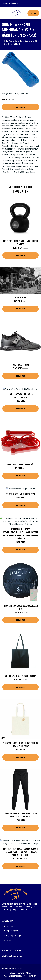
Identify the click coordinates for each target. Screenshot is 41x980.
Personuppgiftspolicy (13, 976)
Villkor (28, 973)
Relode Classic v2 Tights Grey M (21, 494)
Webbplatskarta (30, 976)
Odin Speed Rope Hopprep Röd (20, 464)
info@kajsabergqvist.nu (10, 3)
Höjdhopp (10, 926)
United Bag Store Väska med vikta (20, 675)
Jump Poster (20, 297)
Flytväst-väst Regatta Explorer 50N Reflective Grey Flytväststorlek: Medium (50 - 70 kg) (20, 851)
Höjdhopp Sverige (13, 935)
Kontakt (20, 973)
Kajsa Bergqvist (12, 931)
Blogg (8, 940)
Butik (33, 13)
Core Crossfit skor (20, 364)
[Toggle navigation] (5, 13)
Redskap (24, 93)
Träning (16, 93)
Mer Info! (20, 107)
